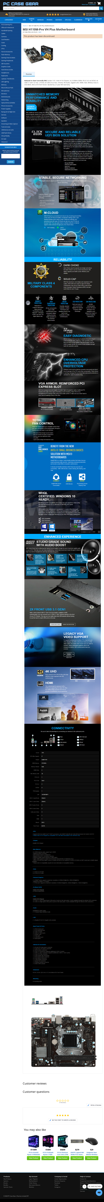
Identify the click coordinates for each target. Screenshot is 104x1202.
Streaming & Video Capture (9, 124)
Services (3, 115)
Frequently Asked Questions (88, 1181)
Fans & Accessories (7, 52)
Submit (10, 162)
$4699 (62, 1149)
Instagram (57, 1187)
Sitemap (82, 1191)
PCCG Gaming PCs (6, 24)
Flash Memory (5, 54)
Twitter (56, 1185)
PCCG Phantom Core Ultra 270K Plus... (62, 1153)
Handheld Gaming (6, 30)
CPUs (2, 48)
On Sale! (3, 139)
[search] (101, 8)
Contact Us (83, 1179)
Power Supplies (6, 109)
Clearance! (4, 142)
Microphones (5, 91)
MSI (40, 32)
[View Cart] (98, 3)
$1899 (48, 1149)
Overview (29, 74)
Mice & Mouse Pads (7, 88)
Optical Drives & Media (8, 103)
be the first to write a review (64, 1120)
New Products (7, 1179)
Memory (3, 85)
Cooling (3, 45)
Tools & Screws (5, 127)
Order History (33, 1183)
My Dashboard (33, 1181)
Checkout (92, 4)
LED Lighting (5, 82)
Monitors (4, 94)
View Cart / (85, 4)
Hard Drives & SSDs (7, 70)
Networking (4, 100)
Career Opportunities (61, 1179)
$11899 (34, 1149)
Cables (3, 33)
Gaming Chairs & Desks (8, 58)
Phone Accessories (6, 106)
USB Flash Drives (6, 133)
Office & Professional (7, 27)
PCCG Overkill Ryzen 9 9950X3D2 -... (33, 1153)
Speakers (4, 121)
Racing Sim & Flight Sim (8, 112)
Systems (6, 1181)
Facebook (57, 1183)
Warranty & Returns (34, 1185)
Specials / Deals (8, 1187)
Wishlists (31, 1187)
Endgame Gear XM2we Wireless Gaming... (91, 1153)
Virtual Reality (5, 136)
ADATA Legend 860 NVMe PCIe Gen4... (77, 1153)
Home (25, 26)
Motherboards (5, 97)
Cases (3, 42)
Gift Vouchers (5, 64)
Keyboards (4, 76)
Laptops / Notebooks (7, 79)
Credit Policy (83, 1189)
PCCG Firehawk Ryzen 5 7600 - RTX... (48, 1153)
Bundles (6, 1185)
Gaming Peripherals (7, 61)
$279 (77, 1149)
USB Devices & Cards (7, 130)
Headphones (5, 73)
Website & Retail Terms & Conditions (90, 1183)
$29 (91, 1149)
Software (4, 118)
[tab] (94, 1105)
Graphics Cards (5, 67)
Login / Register (33, 1179)
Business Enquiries (60, 1181)
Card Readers (5, 39)
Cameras (4, 36)
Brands (6, 1183)
